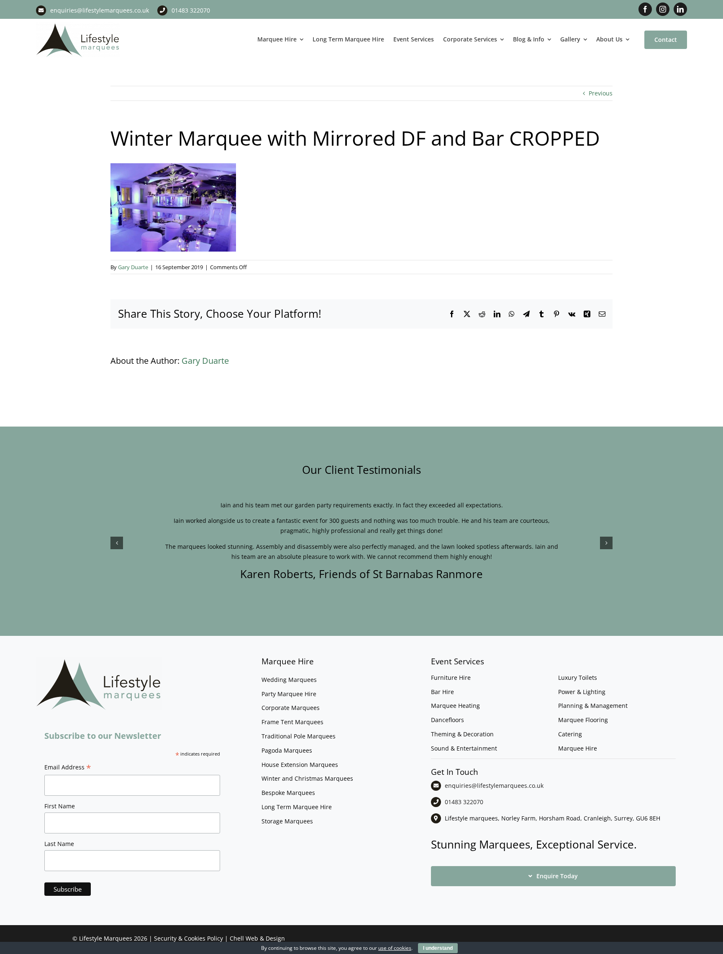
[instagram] (662, 9)
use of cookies (394, 947)
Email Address (67, 768)
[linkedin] (680, 9)
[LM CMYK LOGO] (78, 24)
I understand (438, 948)
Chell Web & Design (257, 938)
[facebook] (645, 9)
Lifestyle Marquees (105, 938)
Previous (601, 93)
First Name (59, 806)
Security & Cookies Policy (188, 938)
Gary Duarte (133, 267)
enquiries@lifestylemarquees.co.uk (99, 10)
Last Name (59, 844)
